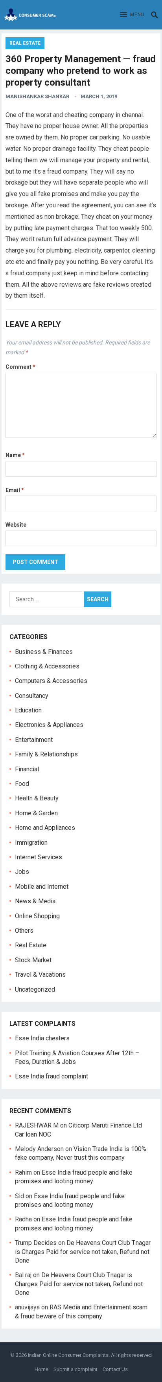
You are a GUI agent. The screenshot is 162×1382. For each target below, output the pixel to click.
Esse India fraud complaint (51, 1076)
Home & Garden (36, 813)
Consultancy (31, 695)
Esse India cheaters (42, 1038)
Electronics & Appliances (49, 725)
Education (28, 710)
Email (15, 490)
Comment (20, 367)
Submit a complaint (75, 1369)
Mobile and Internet (41, 886)
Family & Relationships (46, 754)
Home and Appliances (45, 827)
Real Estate (24, 43)
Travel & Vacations (40, 974)
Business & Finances (44, 651)
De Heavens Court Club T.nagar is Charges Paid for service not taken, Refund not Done (83, 1251)
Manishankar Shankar (37, 96)
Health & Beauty (37, 798)
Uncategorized (35, 989)
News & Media (35, 901)
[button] (132, 15)
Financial (27, 769)
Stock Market (33, 960)
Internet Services (38, 857)
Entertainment (34, 739)
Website (16, 525)
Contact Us (115, 1369)
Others (24, 930)
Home (41, 1369)
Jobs (22, 871)
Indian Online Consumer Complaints (68, 1355)
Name (15, 455)
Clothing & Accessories (47, 666)
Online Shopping (37, 916)
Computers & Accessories (51, 681)
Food (22, 783)
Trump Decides (36, 1243)
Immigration (31, 842)
